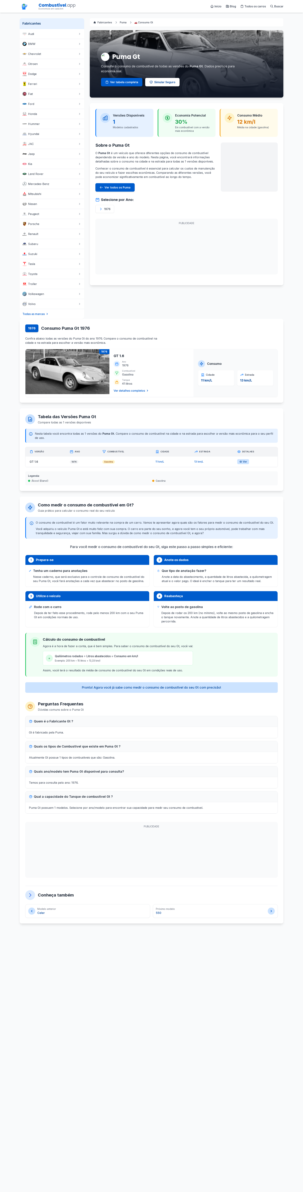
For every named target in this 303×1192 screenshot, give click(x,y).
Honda (32, 114)
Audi (31, 34)
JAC (31, 144)
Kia (30, 164)
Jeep (31, 154)
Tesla (31, 264)
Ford (31, 104)
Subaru (33, 244)
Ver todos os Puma (117, 187)
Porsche (33, 224)
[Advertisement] (249, 167)
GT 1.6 (119, 356)
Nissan (32, 204)
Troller (32, 284)
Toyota (32, 274)
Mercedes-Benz (38, 184)
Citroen (33, 64)
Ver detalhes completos (129, 390)
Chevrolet (34, 54)
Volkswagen (36, 294)
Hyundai (33, 134)
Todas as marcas (33, 314)
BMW (31, 44)
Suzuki (32, 254)
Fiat (30, 94)
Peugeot (33, 214)
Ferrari (32, 84)
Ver (245, 461)
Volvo (32, 304)
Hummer (34, 124)
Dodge (32, 74)
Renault (33, 234)
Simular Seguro (164, 82)
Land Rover (35, 174)
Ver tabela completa (124, 82)
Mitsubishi (34, 194)
